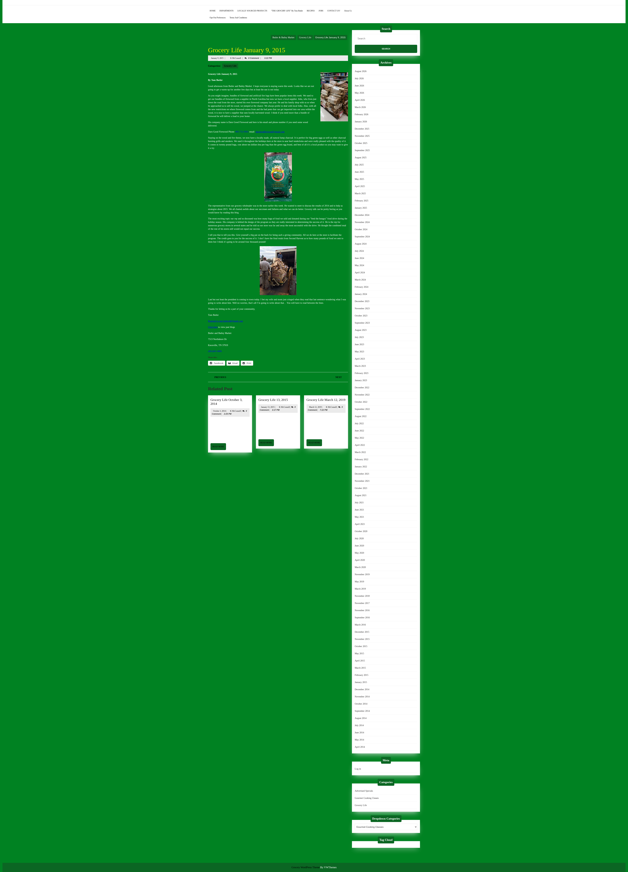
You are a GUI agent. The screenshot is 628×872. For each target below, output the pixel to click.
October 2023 (361, 315)
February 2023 (361, 373)
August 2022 (360, 416)
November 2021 (362, 481)
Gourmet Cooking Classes (367, 798)
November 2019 (362, 574)
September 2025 (362, 150)
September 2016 (362, 617)
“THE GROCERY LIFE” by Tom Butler (287, 11)
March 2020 (360, 567)
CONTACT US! (333, 11)
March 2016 (360, 625)
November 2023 (362, 308)
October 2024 (361, 229)
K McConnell (235, 58)
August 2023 (360, 330)
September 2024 (362, 236)
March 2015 (360, 668)
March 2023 (360, 366)
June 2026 (359, 85)
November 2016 (362, 610)
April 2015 (360, 660)
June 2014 (359, 732)
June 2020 (359, 545)
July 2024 (359, 251)
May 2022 (359, 438)
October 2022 (361, 402)
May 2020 (359, 553)
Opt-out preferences (218, 17)
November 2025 (362, 136)
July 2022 (359, 423)
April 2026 (360, 100)
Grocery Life (305, 37)
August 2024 (360, 244)
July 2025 (359, 165)
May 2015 (359, 653)
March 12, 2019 (315, 407)
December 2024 (362, 215)
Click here (213, 327)
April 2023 (360, 359)
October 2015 (361, 646)
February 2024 (361, 287)
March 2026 (360, 107)
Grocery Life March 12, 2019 (325, 400)
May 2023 (359, 351)
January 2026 (361, 121)
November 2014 (362, 696)
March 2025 (360, 193)
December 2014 (362, 689)
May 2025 (359, 179)
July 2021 (359, 502)
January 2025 (361, 208)
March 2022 (360, 452)
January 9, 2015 (217, 58)
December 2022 (362, 387)
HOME (213, 11)
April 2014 (360, 747)
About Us (348, 11)
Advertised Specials (364, 791)
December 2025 (362, 129)
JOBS (321, 11)
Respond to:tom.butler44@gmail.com (225, 321)
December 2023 (362, 301)
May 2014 (359, 740)
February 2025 (361, 200)
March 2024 (360, 280)
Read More (219, 447)
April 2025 (360, 186)
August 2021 (360, 495)
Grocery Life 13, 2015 (273, 400)
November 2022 (362, 395)
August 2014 (360, 718)
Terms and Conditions (238, 17)
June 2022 (359, 430)
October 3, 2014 (219, 411)
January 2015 (361, 682)
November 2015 (362, 639)
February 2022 (361, 459)
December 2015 (362, 632)
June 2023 (359, 344)
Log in (358, 769)
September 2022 (362, 409)
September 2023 (362, 323)
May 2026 (359, 93)
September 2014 (362, 711)
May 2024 (359, 265)
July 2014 (359, 725)
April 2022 (360, 445)
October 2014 (361, 704)
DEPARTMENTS (226, 11)
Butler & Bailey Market (283, 37)
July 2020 (359, 538)
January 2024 (361, 294)
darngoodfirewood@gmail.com (270, 132)
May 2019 (359, 581)
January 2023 (361, 380)
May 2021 (359, 517)
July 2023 (359, 337)
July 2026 (359, 78)
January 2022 (361, 466)
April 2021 (360, 524)
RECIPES (311, 11)
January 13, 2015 (267, 407)
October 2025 (361, 143)
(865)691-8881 (215, 351)
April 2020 (360, 560)
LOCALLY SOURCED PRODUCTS (252, 11)
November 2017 (362, 603)
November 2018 (362, 596)
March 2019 (360, 589)
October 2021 (361, 488)
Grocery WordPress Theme (305, 867)
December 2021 (362, 474)
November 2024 (362, 222)
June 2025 (359, 172)
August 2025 (360, 157)
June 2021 (359, 510)
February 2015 (361, 675)
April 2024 (360, 272)
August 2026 (360, 71)
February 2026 (361, 114)
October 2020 (361, 531)
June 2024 (359, 258)
